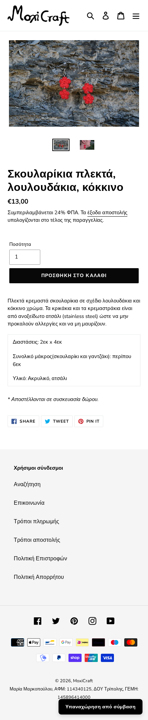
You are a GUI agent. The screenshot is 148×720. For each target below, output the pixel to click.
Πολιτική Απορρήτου (39, 577)
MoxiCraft (83, 681)
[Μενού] (136, 15)
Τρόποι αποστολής (37, 540)
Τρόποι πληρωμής (36, 521)
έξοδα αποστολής (107, 212)
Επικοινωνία (29, 503)
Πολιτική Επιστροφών (40, 558)
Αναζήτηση (27, 484)
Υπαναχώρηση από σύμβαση (100, 707)
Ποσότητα (20, 244)
